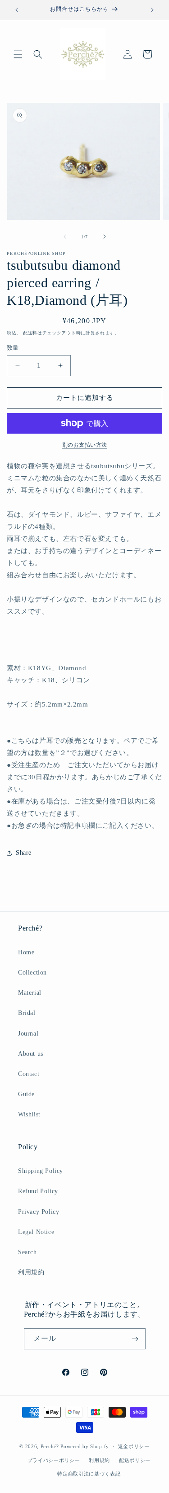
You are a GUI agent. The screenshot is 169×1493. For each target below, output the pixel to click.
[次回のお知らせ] (152, 10)
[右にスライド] (104, 236)
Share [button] (24, 852)
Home (26, 952)
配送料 (30, 332)
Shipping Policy (40, 1171)
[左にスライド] (65, 236)
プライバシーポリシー (53, 1460)
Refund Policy (38, 1191)
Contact (28, 1074)
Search (27, 1252)
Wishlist (29, 1114)
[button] (18, 54)
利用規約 (31, 1272)
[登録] (135, 1338)
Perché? (50, 1446)
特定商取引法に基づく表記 (88, 1473)
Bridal (27, 1013)
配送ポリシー (135, 1460)
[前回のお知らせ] (17, 10)
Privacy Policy (38, 1211)
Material (29, 992)
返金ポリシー (134, 1446)
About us (30, 1053)
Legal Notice (36, 1232)
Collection (32, 972)
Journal (28, 1033)
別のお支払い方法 (84, 445)
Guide (26, 1094)
